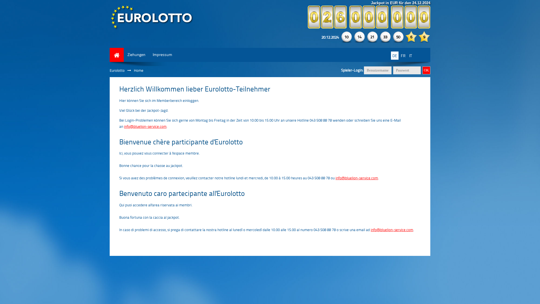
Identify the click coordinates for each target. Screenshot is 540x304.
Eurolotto (117, 70)
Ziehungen (136, 54)
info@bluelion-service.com (145, 126)
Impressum (162, 54)
